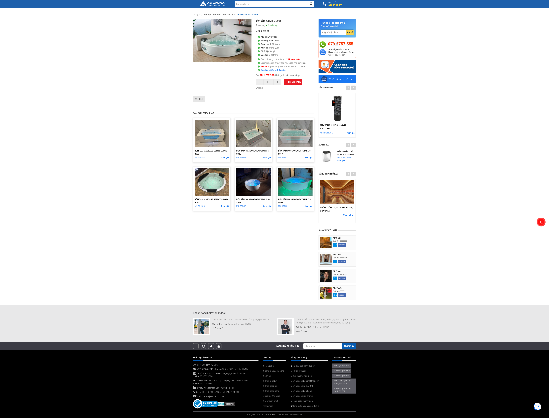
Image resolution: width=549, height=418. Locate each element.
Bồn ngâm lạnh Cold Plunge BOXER (343, 382)
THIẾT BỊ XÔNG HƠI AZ (274, 415)
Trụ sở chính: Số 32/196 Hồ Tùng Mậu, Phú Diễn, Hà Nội (221, 373)
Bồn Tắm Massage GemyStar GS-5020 (211, 201)
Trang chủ (197, 14)
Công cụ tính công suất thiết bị (305, 406)
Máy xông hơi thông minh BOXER (343, 390)
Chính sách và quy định (302, 386)
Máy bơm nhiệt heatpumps (270, 403)
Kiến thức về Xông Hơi (302, 376)
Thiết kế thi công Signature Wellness (271, 393)
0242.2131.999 (232, 392)
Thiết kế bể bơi (270, 386)
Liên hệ (267, 376)
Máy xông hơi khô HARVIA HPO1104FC (333, 127)
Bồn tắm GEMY (229, 14)
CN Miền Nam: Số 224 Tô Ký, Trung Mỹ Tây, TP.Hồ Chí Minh (221, 381)
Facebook (341, 245)
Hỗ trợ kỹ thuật (299, 371)
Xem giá (225, 157)
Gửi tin (348, 346)
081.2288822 (342, 241)
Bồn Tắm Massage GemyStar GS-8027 (253, 201)
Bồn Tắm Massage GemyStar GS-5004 (295, 201)
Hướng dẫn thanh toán (302, 401)
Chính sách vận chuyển (303, 396)
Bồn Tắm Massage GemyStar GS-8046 (253, 152)
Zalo (335, 245)
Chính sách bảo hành (302, 391)
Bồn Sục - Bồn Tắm (212, 14)
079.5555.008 (342, 258)
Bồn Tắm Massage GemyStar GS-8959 (211, 152)
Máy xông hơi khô (342, 371)
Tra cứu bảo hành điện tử (303, 366)
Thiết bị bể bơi (270, 381)
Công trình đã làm (329, 174)
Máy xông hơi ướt (341, 376)
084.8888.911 (342, 291)
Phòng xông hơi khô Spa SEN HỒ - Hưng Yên (337, 209)
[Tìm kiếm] (311, 3)
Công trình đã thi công (274, 371)
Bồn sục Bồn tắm (341, 365)
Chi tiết (199, 99)
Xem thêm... (349, 215)
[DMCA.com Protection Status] (226, 404)
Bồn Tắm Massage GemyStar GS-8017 (295, 152)
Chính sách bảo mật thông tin (305, 381)
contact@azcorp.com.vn (213, 396)
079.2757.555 (267, 75)
